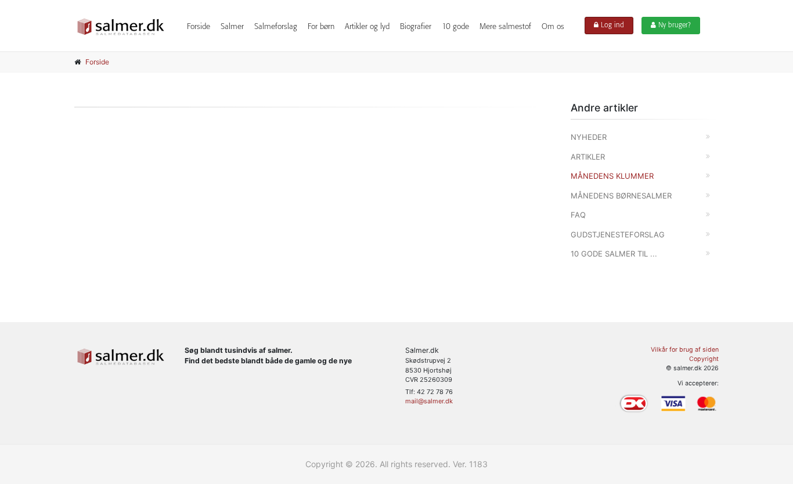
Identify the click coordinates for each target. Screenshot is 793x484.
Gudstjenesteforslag (618, 234)
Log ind (611, 25)
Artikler (588, 156)
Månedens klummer (612, 175)
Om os (553, 27)
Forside (198, 27)
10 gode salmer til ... (614, 253)
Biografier (415, 27)
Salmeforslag (275, 27)
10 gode (455, 27)
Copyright (704, 359)
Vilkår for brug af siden (685, 349)
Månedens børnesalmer (621, 195)
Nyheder (589, 137)
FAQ (578, 214)
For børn (321, 27)
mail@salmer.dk (429, 401)
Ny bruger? (673, 25)
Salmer (232, 27)
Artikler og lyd (367, 27)
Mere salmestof (505, 27)
